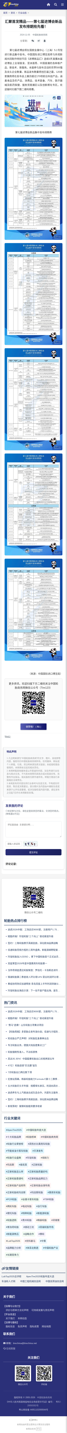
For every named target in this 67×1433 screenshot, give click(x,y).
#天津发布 (38, 1150)
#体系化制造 (32, 1248)
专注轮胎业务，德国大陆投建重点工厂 (27, 1045)
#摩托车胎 (11, 1213)
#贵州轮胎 (26, 1220)
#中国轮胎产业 (50, 1248)
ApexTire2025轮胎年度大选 (40, 1276)
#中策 (43, 1241)
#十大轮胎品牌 (13, 1137)
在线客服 (10, 1348)
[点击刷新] (30, 843)
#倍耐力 (45, 1157)
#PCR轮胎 (11, 1199)
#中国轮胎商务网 (49, 1137)
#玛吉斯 (10, 1164)
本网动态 (22, 1318)
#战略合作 (28, 1234)
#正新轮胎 (37, 1164)
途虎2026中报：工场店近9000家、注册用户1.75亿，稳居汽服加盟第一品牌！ (35, 929)
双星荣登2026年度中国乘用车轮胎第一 (27, 963)
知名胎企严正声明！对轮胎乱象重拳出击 (28, 1038)
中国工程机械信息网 (30, 1281)
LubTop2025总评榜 (11, 1276)
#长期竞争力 (12, 1255)
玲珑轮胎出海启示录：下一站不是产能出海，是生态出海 (35, 990)
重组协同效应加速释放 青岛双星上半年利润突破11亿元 (35, 983)
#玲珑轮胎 (31, 1157)
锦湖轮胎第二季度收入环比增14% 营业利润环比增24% (35, 977)
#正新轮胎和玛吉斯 (16, 1192)
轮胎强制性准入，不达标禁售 (22, 1052)
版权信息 (10, 1326)
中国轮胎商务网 (44, 1397)
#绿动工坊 (28, 1227)
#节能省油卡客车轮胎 (17, 1150)
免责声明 (22, 1326)
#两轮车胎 (11, 1206)
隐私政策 (34, 1326)
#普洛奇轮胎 (12, 1227)
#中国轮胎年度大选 (36, 1130)
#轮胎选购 (11, 1220)
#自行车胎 (41, 1206)
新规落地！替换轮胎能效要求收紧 (25, 1106)
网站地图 (46, 1326)
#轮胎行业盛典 (13, 1157)
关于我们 (10, 1318)
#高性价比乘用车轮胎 (39, 1144)
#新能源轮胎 (42, 1213)
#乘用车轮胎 (54, 1192)
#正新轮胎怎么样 (14, 1171)
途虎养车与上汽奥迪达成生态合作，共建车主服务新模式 (35, 1092)
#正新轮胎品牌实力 (37, 1178)
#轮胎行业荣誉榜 (14, 1144)
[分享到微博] (38, 41)
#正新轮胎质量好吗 (37, 1171)
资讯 (13, 13)
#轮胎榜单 (31, 1137)
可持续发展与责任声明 (42, 1310)
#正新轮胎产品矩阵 (16, 1185)
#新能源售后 (12, 1234)
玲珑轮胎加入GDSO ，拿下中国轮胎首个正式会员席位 (35, 956)
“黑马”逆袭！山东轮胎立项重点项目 (26, 1025)
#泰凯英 (23, 1164)
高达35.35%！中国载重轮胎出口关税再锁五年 (31, 1058)
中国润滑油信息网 (55, 1281)
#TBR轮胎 (48, 1199)
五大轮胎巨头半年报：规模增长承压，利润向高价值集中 (35, 1086)
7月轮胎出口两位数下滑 (20, 1072)
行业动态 (22, 13)
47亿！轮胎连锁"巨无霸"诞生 (22, 1065)
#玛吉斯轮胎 (36, 1192)
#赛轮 (41, 1234)
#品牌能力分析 (13, 1248)
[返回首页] (10, 6)
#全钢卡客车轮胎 (30, 1199)
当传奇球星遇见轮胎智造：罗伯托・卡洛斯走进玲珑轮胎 (35, 970)
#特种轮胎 (26, 1213)
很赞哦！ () (33, 726)
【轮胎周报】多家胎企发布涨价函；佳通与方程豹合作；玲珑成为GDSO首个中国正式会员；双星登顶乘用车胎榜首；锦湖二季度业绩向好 (35, 1031)
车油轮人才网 (8, 1281)
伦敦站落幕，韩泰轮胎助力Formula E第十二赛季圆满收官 (35, 1079)
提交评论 (33, 852)
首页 (5, 13)
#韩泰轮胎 (41, 1220)
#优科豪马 (30, 1241)
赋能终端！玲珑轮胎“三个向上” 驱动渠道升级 (30, 936)
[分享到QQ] (44, 41)
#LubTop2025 (13, 1241)
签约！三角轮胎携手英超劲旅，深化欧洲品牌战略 (33, 943)
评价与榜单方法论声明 (17, 1310)
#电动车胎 (26, 1206)
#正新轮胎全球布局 (40, 1185)
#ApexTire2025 (14, 1130)
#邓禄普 (55, 1220)
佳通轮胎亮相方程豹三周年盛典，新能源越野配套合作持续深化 (35, 950)
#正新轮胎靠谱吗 (14, 1178)
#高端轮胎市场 (46, 1227)
